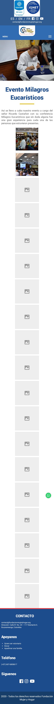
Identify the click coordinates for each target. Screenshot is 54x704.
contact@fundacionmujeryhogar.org (27, 22)
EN (20, 19)
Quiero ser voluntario (12, 643)
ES (12, 19)
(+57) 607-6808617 (9, 664)
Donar (6, 646)
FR (28, 19)
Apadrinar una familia (13, 648)
